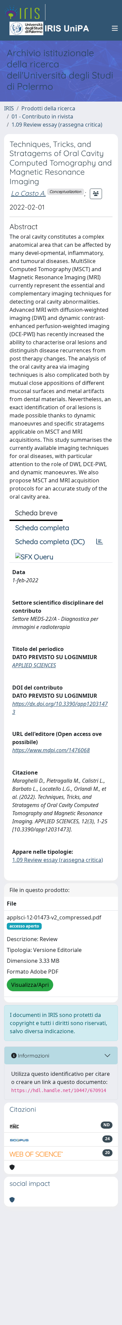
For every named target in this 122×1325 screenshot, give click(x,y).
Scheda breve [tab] (36, 512)
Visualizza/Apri (30, 985)
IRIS (9, 108)
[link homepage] (24, 12)
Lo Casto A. (28, 193)
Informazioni (33, 1055)
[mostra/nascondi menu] (115, 28)
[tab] (99, 542)
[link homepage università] (50, 28)
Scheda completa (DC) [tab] (50, 541)
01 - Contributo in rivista (42, 116)
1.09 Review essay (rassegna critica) (57, 124)
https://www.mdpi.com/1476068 (51, 750)
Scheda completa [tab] (42, 527)
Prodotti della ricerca (48, 108)
